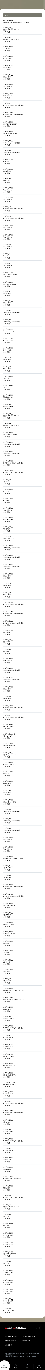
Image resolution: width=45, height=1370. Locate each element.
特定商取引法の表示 (11, 1336)
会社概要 (7, 1345)
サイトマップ (26, 1341)
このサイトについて (10, 1341)
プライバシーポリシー (29, 1336)
